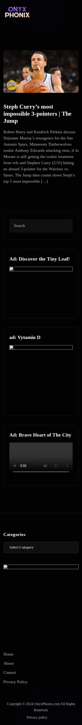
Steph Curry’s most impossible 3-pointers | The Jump (37, 113)
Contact (9, 672)
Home (8, 654)
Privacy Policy (15, 682)
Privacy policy (37, 717)
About (8, 663)
